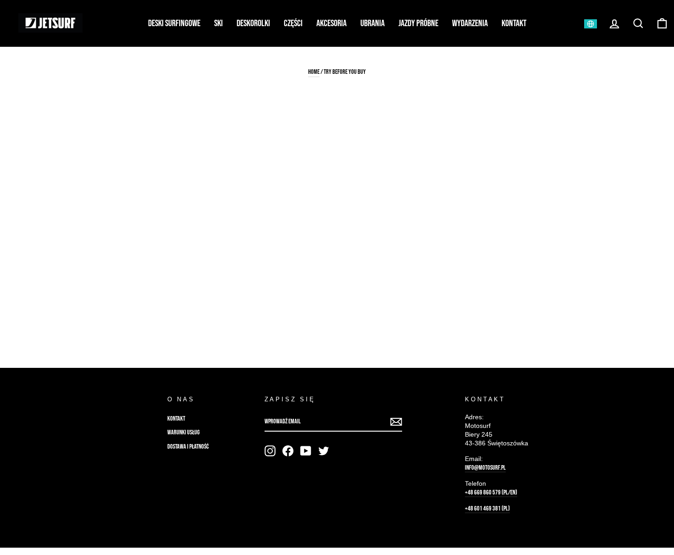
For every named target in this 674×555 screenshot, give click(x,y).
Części (293, 23)
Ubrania (372, 23)
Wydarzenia (470, 23)
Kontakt (514, 23)
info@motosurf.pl (485, 468)
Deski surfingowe (174, 23)
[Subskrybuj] (396, 422)
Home (314, 72)
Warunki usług (183, 432)
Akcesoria (331, 23)
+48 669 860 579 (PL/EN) (491, 492)
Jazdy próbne (418, 23)
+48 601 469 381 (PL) (487, 508)
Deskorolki (253, 23)
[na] (270, 450)
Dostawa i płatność (188, 446)
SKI (218, 23)
